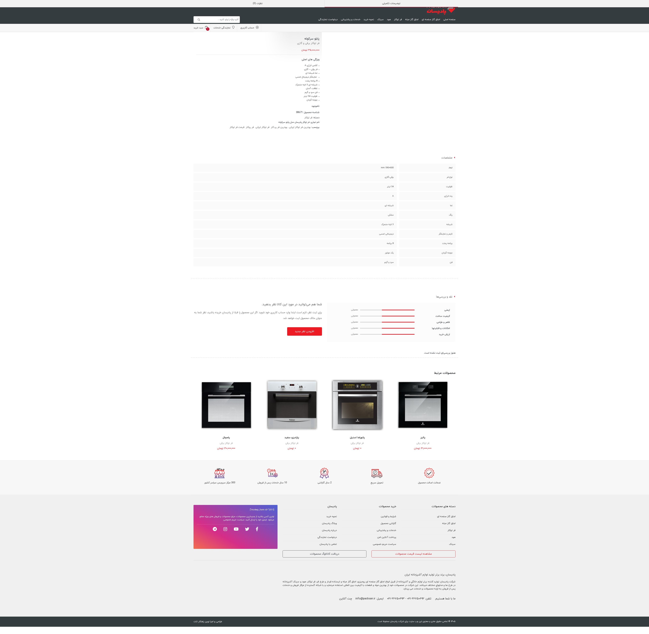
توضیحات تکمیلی (391, 3)
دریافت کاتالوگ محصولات (324, 554)
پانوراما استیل (357, 437)
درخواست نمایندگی (328, 19)
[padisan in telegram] (215, 529)
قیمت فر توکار (237, 127)
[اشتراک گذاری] (334, 42)
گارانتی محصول (388, 523)
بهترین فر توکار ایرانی (300, 127)
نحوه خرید (369, 19)
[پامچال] (226, 405)
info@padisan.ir (365, 599)
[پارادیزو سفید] (292, 405)
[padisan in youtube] (236, 529)
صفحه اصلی (449, 19)
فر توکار (398, 19)
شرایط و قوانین (388, 516)
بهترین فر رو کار (279, 127)
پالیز (422, 437)
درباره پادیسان (329, 530)
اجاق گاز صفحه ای (431, 19)
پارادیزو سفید (292, 437)
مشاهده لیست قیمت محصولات (413, 554)
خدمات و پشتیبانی (350, 19)
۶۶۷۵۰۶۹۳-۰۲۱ (395, 599)
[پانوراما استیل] (357, 405)
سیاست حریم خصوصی (384, 544)
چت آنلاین (345, 599)
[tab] (391, 3)
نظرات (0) (258, 3)
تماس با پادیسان (328, 544)
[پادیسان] (440, 9)
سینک (380, 19)
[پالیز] (423, 405)
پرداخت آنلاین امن (386, 537)
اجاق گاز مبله (411, 19)
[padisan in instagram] (225, 529)
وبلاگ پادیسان (329, 523)
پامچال (226, 437)
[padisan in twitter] (247, 529)
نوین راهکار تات (202, 621)
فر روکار (250, 127)
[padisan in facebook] (257, 529)
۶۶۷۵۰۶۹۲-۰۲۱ (415, 599)
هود (389, 19)
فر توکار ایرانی (262, 127)
